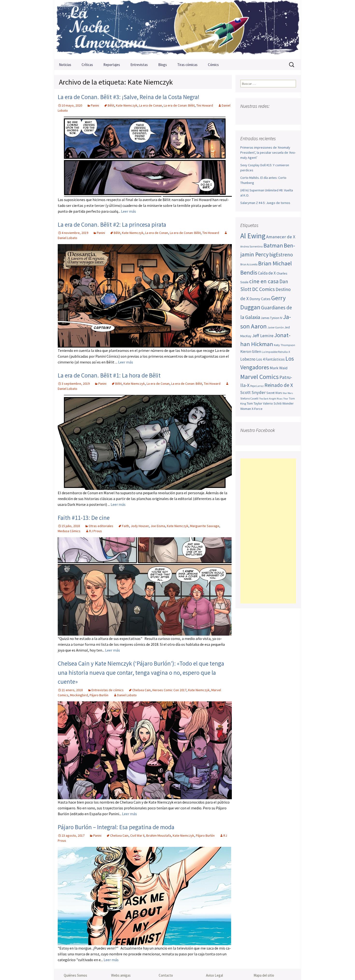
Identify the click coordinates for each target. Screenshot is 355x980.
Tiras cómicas (187, 64)
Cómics (213, 64)
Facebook (244, 115)
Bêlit (111, 105)
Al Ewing (252, 235)
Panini (95, 105)
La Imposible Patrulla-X (276, 352)
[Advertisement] (268, 530)
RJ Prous (95, 531)
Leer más (128, 211)
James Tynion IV (271, 318)
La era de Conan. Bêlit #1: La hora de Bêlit (109, 375)
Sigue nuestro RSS (291, 115)
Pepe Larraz (257, 386)
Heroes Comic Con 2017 (169, 690)
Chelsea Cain (141, 690)
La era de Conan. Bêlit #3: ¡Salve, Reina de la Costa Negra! (128, 97)
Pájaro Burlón (99, 695)
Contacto (166, 975)
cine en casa (264, 281)
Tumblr (282, 115)
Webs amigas (121, 975)
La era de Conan (150, 105)
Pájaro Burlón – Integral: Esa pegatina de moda (116, 827)
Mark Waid (278, 367)
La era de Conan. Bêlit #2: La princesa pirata (112, 224)
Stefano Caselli (249, 398)
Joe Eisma (157, 526)
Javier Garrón (275, 327)
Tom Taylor (254, 403)
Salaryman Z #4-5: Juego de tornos (265, 203)
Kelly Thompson (284, 345)
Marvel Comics (259, 377)
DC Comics (263, 289)
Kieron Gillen (250, 351)
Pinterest (273, 115)
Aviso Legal (214, 975)
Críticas (87, 64)
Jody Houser (140, 526)
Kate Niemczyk (126, 105)
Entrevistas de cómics (108, 690)
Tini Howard (204, 105)
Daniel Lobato (127, 695)
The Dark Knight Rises (271, 398)
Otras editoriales (101, 526)
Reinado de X (278, 385)
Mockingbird (79, 695)
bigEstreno (281, 254)
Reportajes (111, 64)
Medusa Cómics (69, 531)
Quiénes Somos (75, 975)
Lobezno (248, 359)
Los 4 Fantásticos (270, 359)
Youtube (263, 115)
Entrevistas (139, 64)
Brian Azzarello (248, 264)
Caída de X (267, 273)
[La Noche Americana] (177, 29)
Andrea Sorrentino (251, 246)
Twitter (254, 115)
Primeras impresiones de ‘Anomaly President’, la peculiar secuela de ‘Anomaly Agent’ (268, 152)
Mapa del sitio (264, 975)
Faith (125, 526)
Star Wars (288, 393)
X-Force (257, 409)
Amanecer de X (280, 237)
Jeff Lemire (262, 335)
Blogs (162, 64)
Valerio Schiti (272, 403)
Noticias (65, 64)
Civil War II (137, 835)
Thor (285, 398)
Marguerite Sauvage (204, 526)
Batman (273, 245)
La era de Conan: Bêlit (179, 105)
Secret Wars (274, 393)
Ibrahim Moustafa (158, 835)
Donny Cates (259, 298)
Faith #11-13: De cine (84, 518)
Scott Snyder (253, 392)
